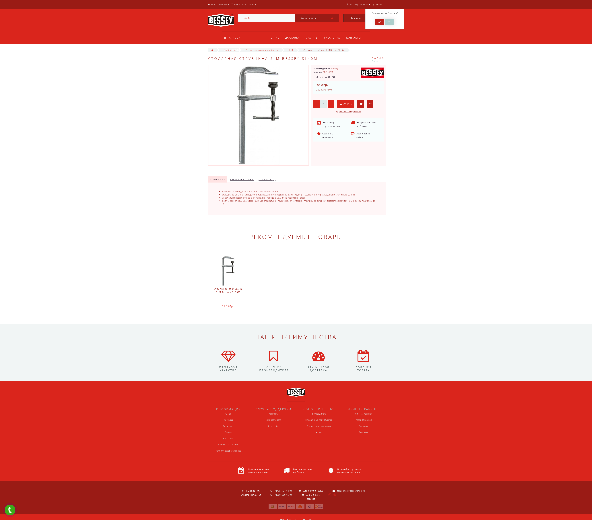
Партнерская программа (318, 426)
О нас (275, 37)
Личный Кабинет (363, 413)
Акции (318, 432)
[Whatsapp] (329, 494)
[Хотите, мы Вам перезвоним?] (10, 510)
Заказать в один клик (350, 111)
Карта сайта (273, 426)
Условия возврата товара (228, 450)
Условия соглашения (228, 444)
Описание (217, 179)
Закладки (363, 426)
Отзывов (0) (267, 179)
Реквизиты (228, 426)
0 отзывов (376, 61)
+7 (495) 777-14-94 (282, 490)
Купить (347, 104)
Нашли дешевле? (323, 90)
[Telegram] (335, 495)
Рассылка (363, 432)
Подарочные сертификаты (318, 419)
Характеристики (242, 179)
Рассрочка (332, 37)
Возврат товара (273, 419)
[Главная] (212, 50)
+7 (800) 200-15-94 (282, 494)
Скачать (312, 37)
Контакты (353, 37)
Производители (318, 413)
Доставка (292, 37)
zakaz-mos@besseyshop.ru (351, 490)
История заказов (364, 419)
